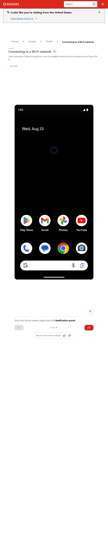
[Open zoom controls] (90, 311)
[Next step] (54, 192)
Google (32, 41)
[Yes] (64, 335)
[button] (94, 4)
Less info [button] (13, 66)
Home (15, 41)
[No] (69, 335)
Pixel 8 (49, 41)
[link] (24, 18)
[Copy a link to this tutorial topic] (54, 51)
